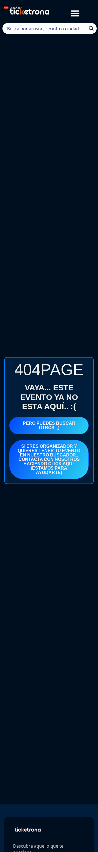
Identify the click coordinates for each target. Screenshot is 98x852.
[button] (75, 13)
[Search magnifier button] (91, 28)
